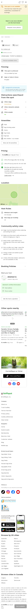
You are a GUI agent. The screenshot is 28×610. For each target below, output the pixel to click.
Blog (2, 442)
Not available (20, 606)
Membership (5, 433)
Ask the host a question (10, 299)
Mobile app (4, 445)
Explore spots (5, 430)
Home (3, 427)
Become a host (5, 436)
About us (4, 404)
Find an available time (10, 60)
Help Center (4, 420)
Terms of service (6, 410)
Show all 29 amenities (10, 143)
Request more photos (14, 27)
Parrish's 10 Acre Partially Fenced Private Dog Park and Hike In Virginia (10, 331)
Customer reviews (6, 439)
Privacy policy (5, 413)
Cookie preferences (7, 417)
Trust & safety (5, 407)
